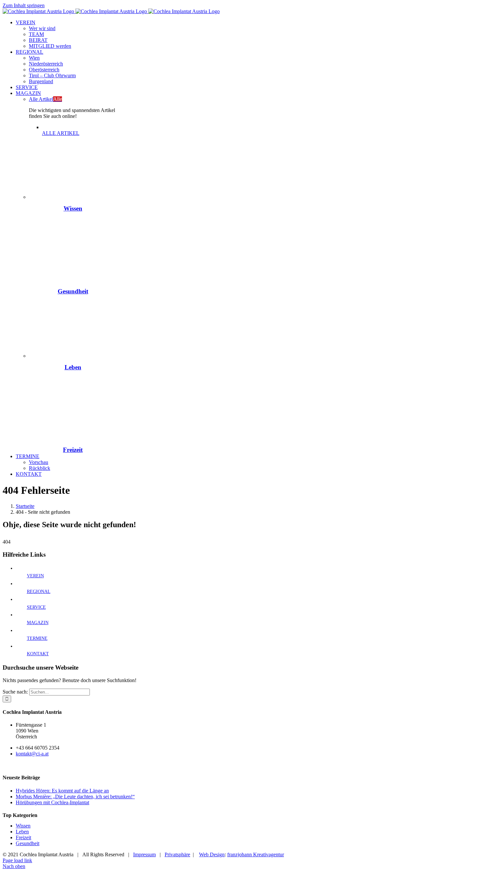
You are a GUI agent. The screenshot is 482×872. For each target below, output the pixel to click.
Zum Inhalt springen (24, 5)
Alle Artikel (45, 99)
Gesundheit (73, 291)
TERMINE (37, 638)
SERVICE (36, 607)
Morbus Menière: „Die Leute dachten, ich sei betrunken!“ (75, 796)
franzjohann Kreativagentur (255, 854)
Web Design (212, 854)
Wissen (73, 208)
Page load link (17, 860)
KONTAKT (38, 653)
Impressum (144, 854)
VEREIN (35, 575)
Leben (73, 367)
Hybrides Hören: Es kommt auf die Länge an (62, 790)
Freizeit (73, 449)
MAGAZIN (38, 622)
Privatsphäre (177, 854)
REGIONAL (38, 591)
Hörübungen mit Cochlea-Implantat (52, 802)
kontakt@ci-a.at (32, 753)
